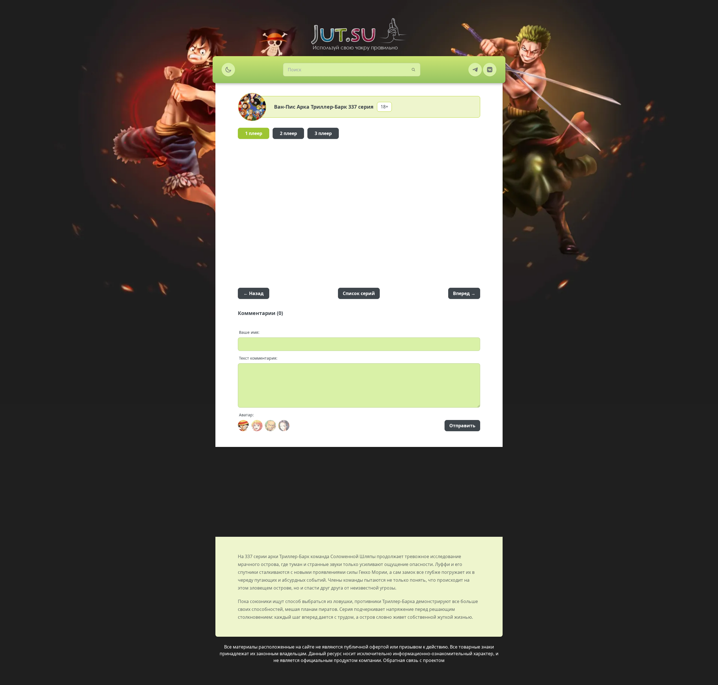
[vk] (489, 69)
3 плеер (323, 133)
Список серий (359, 293)
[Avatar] (243, 425)
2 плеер (288, 133)
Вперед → (464, 293)
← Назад (253, 293)
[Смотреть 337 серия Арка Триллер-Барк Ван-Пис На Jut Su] (359, 34)
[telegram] (475, 69)
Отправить (462, 426)
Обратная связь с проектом (414, 660)
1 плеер (253, 133)
